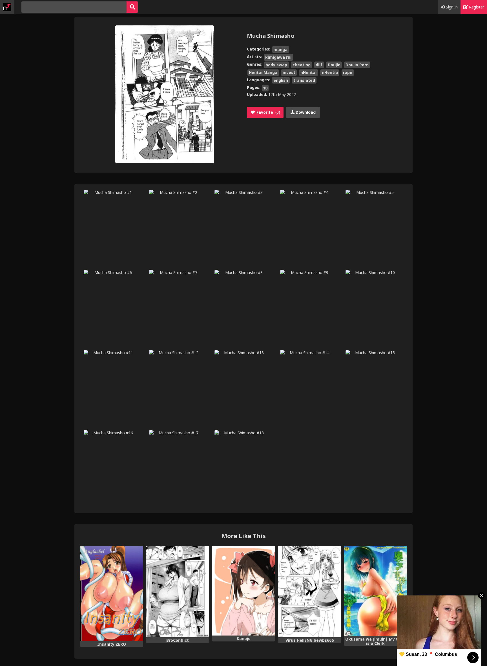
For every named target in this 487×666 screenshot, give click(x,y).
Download (305, 112)
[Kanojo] (243, 591)
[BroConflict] (177, 591)
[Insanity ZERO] (111, 593)
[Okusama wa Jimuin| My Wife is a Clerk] (375, 591)
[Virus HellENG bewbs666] (309, 591)
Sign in (451, 7)
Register (476, 7)
